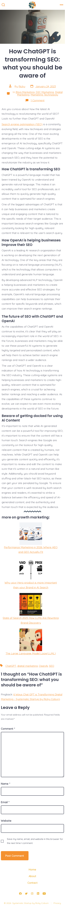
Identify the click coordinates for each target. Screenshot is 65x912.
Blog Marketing (25, 92)
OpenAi (43, 665)
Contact (32, 882)
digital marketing (27, 665)
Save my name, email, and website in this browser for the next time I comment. (35, 841)
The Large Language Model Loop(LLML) (31, 653)
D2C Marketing (45, 92)
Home (32, 869)
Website (6, 820)
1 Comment (37, 100)
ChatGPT (10, 665)
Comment (8, 728)
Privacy (57, 903)
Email (5, 802)
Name (5, 783)
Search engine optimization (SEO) (22, 124)
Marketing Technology (44, 94)
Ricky (22, 86)
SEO (51, 665)
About (32, 876)
